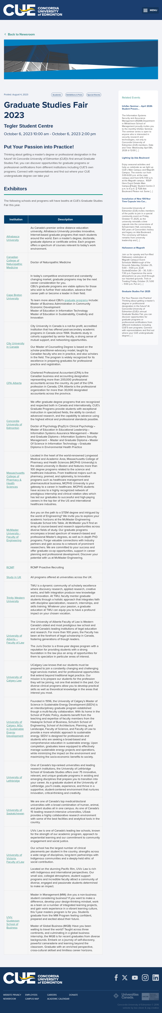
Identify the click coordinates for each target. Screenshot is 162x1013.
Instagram (145, 977)
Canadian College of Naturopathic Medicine (14, 262)
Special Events (93, 95)
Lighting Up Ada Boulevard (138, 175)
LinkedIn (156, 977)
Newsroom (9, 999)
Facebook (116, 977)
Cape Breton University (14, 296)
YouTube (135, 977)
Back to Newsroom (21, 34)
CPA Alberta (14, 383)
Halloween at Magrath (138, 265)
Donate (73, 995)
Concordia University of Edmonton (32, 10)
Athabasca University (12, 238)
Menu (153, 10)
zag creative (153, 1008)
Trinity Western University (15, 599)
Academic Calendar (58, 999)
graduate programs (76, 300)
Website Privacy (12, 995)
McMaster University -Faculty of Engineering (13, 535)
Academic (57, 95)
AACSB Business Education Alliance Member (150, 996)
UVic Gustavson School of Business (12, 922)
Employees (31, 995)
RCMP (10, 567)
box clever (139, 1008)
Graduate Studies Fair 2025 (138, 313)
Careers (52, 995)
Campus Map (32, 999)
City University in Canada (15, 345)
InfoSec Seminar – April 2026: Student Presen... (138, 128)
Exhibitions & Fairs (74, 95)
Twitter (125, 977)
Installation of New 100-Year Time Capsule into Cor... (138, 219)
